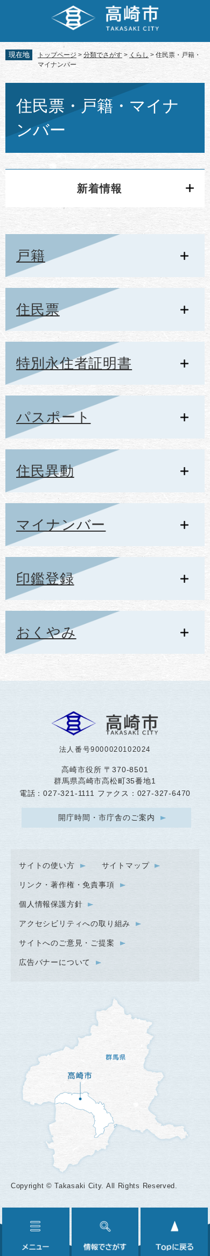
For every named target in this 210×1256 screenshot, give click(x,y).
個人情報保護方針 (50, 904)
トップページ (57, 55)
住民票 (38, 309)
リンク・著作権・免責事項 (67, 884)
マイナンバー (61, 525)
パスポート (53, 417)
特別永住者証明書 (74, 363)
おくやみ (46, 632)
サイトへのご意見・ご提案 (67, 943)
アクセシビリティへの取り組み (74, 923)
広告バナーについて (54, 962)
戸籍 (30, 256)
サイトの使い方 (47, 865)
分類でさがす (102, 55)
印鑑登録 (45, 578)
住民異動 (45, 471)
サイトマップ (126, 865)
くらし (139, 55)
